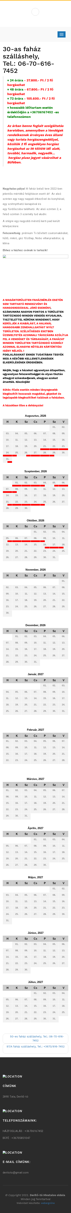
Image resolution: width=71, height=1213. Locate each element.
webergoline (48, 1203)
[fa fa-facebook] (35, 12)
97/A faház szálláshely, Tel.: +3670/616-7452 (36, 1046)
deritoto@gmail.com (16, 1172)
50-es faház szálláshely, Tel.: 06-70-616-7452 (36, 1038)
